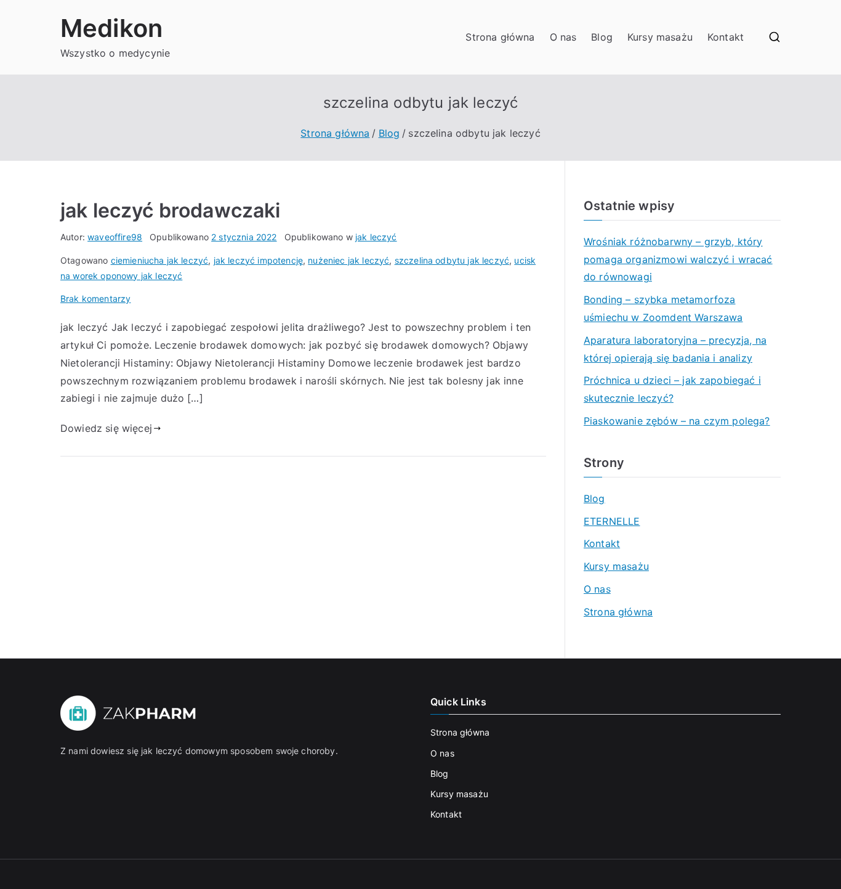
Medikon (111, 28)
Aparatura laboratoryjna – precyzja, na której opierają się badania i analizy (675, 349)
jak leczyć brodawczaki (170, 210)
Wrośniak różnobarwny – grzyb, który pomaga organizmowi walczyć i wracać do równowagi (678, 259)
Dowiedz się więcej (106, 428)
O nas (563, 37)
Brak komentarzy (95, 298)
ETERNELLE (612, 521)
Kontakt (725, 37)
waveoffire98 (114, 237)
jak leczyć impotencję (258, 260)
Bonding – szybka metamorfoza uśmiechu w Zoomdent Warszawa (663, 308)
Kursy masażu (660, 37)
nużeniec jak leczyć (348, 260)
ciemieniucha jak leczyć (160, 260)
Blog (602, 37)
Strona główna (499, 37)
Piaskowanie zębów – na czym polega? (677, 421)
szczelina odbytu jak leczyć (452, 260)
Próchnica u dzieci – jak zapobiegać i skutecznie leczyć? (672, 389)
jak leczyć (376, 237)
